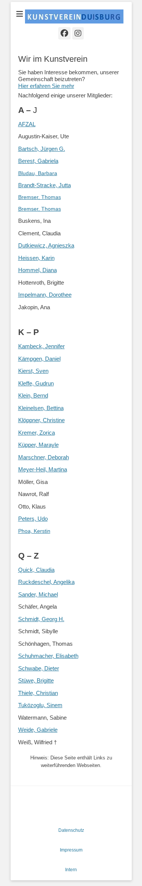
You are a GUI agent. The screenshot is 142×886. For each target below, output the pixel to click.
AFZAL (27, 124)
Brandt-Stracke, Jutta (44, 185)
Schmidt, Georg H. (41, 619)
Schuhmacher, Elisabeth (48, 656)
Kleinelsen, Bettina (41, 408)
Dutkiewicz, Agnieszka (46, 245)
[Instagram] (78, 33)
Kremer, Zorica (36, 432)
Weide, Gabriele (38, 729)
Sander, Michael (38, 594)
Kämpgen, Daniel (39, 358)
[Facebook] (64, 33)
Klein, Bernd (33, 395)
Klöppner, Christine (41, 420)
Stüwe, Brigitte (36, 680)
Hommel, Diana (37, 270)
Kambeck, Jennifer (41, 346)
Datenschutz (71, 830)
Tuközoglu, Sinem (40, 705)
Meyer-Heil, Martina (42, 469)
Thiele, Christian (38, 693)
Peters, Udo (33, 518)
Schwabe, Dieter (38, 668)
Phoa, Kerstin (34, 531)
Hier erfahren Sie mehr (46, 86)
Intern (71, 869)
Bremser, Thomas (39, 197)
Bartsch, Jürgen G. (41, 149)
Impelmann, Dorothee (45, 294)
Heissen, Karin (36, 258)
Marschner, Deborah (43, 457)
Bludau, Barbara (37, 173)
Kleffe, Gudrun (36, 383)
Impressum (71, 850)
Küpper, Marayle (38, 444)
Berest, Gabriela (38, 161)
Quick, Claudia (36, 570)
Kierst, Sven (33, 371)
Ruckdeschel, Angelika (46, 582)
